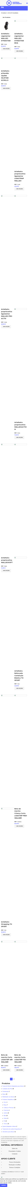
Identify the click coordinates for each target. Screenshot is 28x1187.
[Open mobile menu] (1, 3)
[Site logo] (14, 3)
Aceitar (3, 1185)
